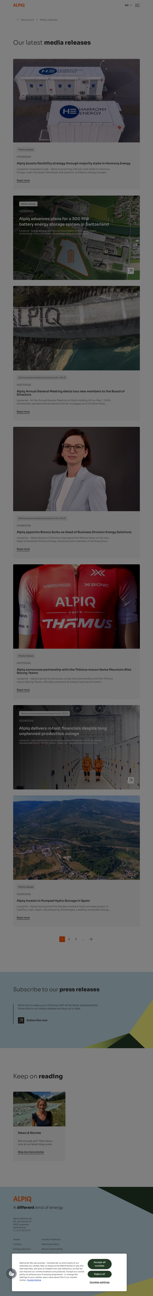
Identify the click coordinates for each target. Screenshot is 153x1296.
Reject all (99, 1274)
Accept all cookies (100, 1264)
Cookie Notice (34, 1280)
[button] (11, 1273)
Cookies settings (100, 1282)
